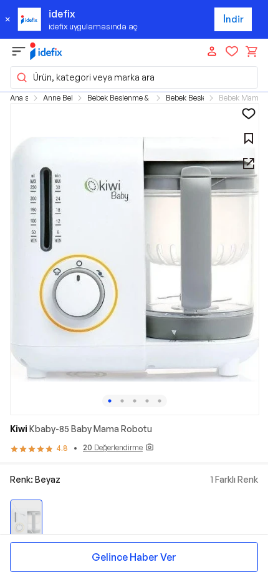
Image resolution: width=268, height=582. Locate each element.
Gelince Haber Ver (134, 557)
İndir (233, 19)
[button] (134, 77)
